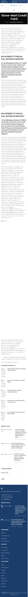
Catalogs (3, 533)
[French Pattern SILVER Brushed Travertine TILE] (3, 404)
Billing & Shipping (5, 553)
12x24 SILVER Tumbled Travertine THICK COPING (16, 369)
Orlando (3, 570)
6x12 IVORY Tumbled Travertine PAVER (16, 381)
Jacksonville (4, 581)
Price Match (4, 538)
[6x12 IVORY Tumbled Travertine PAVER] (3, 383)
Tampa (2, 564)
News (6, 2)
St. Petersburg (4, 567)
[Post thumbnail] (7, 434)
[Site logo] (14, 5)
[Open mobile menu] (2, 5)
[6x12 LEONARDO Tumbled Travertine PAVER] (3, 393)
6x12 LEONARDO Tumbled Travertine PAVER (14, 391)
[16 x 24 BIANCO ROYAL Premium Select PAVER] (3, 416)
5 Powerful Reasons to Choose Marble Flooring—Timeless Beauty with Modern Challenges (18, 445)
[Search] (14, 10)
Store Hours (14, 2)
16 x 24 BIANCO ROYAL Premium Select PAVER (16, 413)
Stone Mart (5, 472)
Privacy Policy (4, 550)
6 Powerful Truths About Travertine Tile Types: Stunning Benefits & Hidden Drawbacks (20, 457)
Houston (3, 583)
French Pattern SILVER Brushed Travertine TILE (15, 401)
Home (6, 22)
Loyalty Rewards (5, 535)
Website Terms (5, 558)
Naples (3, 575)
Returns (3, 555)
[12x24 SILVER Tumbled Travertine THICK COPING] (3, 372)
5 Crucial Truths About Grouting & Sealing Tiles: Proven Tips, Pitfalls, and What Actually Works (21, 433)
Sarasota (3, 578)
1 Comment (23, 439)
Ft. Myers (3, 572)
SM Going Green (5, 541)
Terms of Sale (4, 547)
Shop (20, 5)
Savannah (3, 586)
